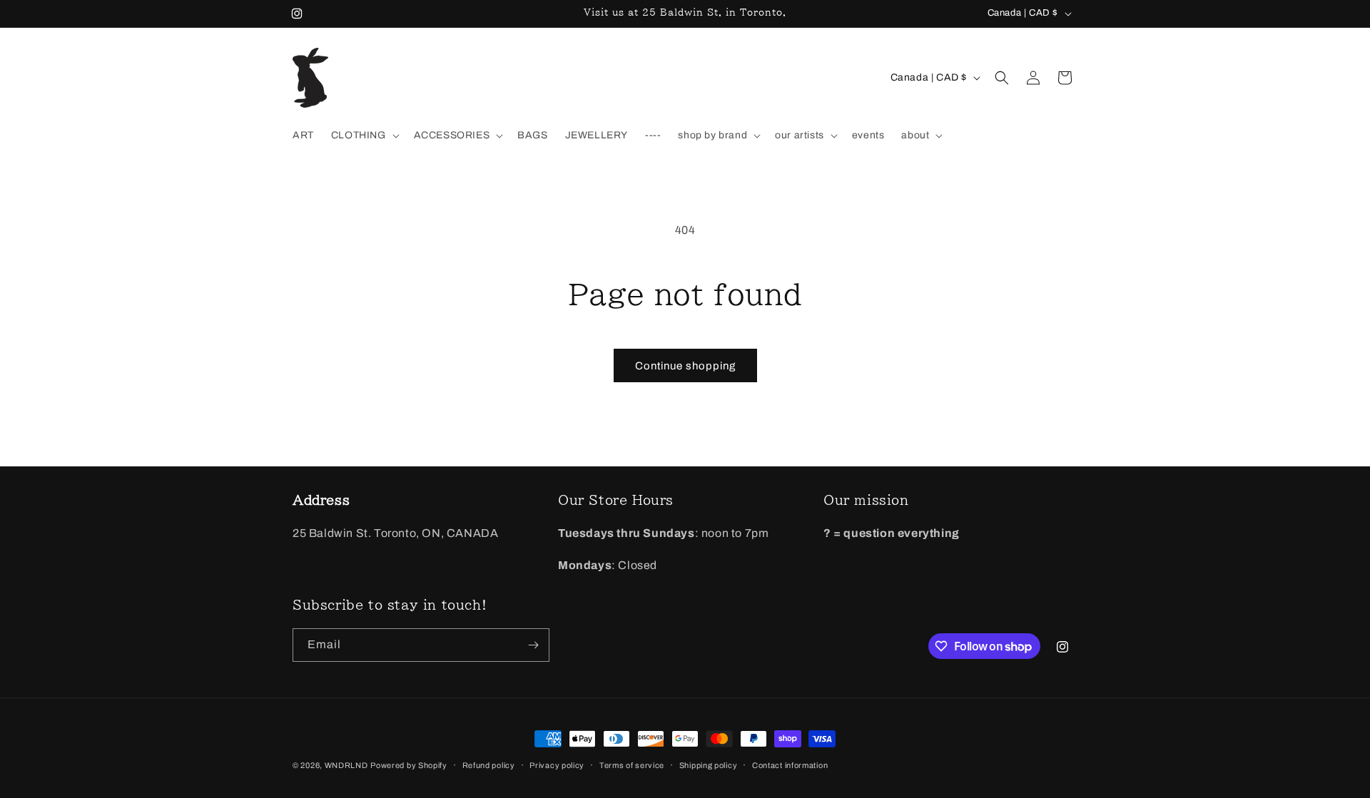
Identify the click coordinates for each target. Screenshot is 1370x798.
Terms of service (631, 765)
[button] (364, 135)
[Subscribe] (533, 645)
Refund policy (488, 765)
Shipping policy (708, 765)
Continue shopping (685, 366)
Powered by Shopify (408, 765)
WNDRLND (346, 765)
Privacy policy (556, 765)
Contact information (790, 765)
